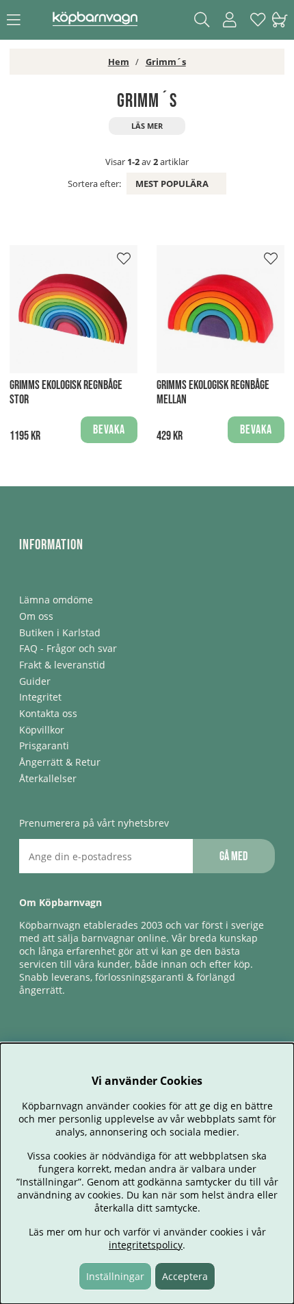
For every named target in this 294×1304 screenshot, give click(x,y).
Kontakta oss (48, 713)
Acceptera (185, 1276)
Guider (35, 681)
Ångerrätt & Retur (60, 761)
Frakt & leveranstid (62, 664)
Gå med (233, 856)
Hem (118, 61)
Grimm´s (166, 61)
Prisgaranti (44, 745)
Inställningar (115, 1276)
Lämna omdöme (56, 599)
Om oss (36, 616)
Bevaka (109, 430)
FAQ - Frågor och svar (68, 648)
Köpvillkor (41, 729)
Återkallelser (48, 778)
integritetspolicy (146, 1244)
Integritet (40, 696)
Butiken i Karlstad (60, 632)
